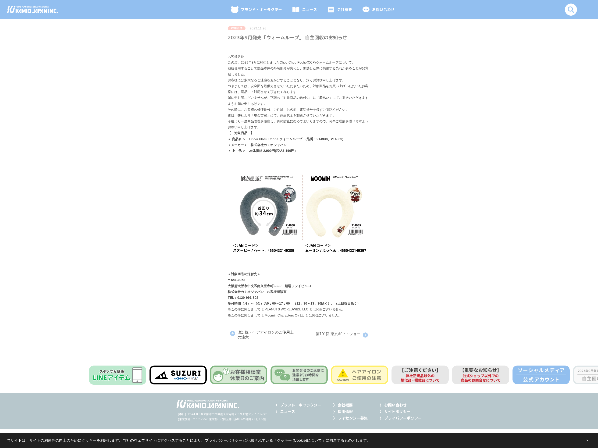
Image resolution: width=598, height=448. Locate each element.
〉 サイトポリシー (394, 411)
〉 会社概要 (343, 405)
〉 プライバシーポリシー (400, 418)
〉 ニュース (285, 411)
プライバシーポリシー (224, 440)
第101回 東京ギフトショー (338, 334)
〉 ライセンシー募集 (350, 418)
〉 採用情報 (343, 411)
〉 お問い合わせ (393, 405)
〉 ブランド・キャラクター (298, 405)
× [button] (587, 440)
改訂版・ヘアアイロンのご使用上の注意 (266, 334)
